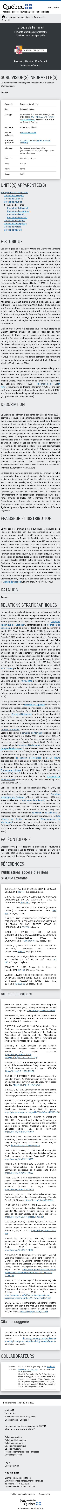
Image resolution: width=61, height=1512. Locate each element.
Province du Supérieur (34, 704)
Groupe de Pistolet (12, 227)
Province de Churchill (28, 132)
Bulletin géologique (13, 1437)
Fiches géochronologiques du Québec (22, 1452)
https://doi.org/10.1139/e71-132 (19, 1071)
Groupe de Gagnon (12, 582)
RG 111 (21, 892)
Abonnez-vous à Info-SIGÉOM (19, 1429)
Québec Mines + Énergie (16, 1420)
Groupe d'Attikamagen (14, 220)
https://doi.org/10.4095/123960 (41, 1010)
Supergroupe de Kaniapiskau (14, 192)
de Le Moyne (53, 758)
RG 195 (21, 970)
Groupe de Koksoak (13, 198)
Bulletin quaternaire (14, 1443)
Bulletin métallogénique (15, 1440)
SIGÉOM (8, 1410)
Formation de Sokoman (18, 211)
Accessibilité (44, 1494)
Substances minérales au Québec (20, 1417)
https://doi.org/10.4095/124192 (19, 1250)
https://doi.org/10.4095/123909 (19, 1159)
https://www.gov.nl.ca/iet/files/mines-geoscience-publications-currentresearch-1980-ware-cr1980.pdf (30, 1273)
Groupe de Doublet (13, 202)
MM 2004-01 (29, 941)
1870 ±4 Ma (26, 681)
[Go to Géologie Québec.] (3, 17)
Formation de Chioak (11, 770)
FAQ (6, 1463)
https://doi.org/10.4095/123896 (25, 1145)
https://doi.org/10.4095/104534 (27, 1085)
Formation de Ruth (16, 214)
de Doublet (21, 758)
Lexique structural (13, 1449)
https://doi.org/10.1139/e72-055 (19, 1189)
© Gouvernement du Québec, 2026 (30, 1509)
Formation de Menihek (17, 208)
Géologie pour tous (13, 1455)
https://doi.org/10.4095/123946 (34, 1312)
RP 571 (21, 951)
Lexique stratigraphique (15, 1446)
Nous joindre (53, 7)
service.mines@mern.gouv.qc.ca (28, 1481)
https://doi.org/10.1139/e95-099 (19, 1132)
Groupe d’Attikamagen (22, 714)
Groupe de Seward (13, 230)
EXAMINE (9, 1414)
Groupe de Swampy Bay (15, 223)
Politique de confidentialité (23, 1494)
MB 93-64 (25, 903)
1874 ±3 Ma (6, 668)
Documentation (12, 1466)
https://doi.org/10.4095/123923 (39, 1200)
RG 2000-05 (20, 984)
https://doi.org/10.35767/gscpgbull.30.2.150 (24, 1217)
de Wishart (37, 812)
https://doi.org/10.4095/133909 (19, 1173)
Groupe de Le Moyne (14, 195)
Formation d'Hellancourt (28, 745)
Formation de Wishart (17, 217)
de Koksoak (35, 758)
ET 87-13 (25, 927)
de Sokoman (51, 812)
